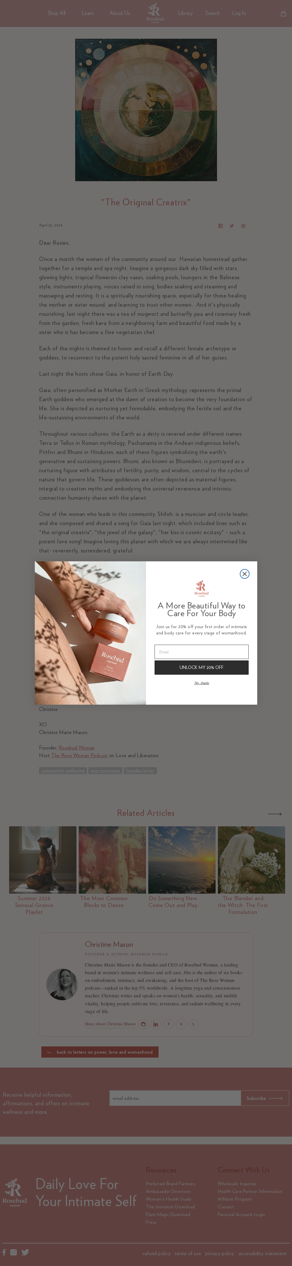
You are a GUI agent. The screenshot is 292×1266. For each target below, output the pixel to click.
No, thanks (201, 683)
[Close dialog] (244, 573)
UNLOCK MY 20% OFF (202, 667)
